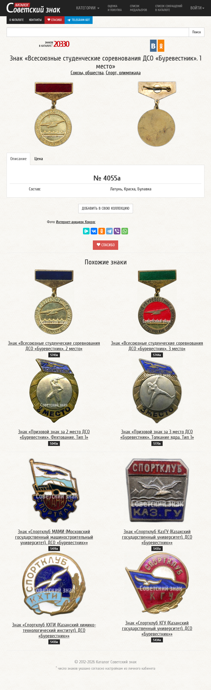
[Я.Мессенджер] (86, 231)
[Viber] (117, 231)
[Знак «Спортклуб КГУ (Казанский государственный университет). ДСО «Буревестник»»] (157, 583)
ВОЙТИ (196, 8)
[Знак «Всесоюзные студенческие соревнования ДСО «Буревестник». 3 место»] (157, 301)
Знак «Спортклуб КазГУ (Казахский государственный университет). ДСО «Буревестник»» (157, 537)
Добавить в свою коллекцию (105, 208)
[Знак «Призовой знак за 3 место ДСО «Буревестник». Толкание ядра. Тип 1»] (157, 390)
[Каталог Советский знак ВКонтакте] (153, 45)
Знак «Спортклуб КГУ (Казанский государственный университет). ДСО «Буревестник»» (157, 628)
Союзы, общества (87, 73)
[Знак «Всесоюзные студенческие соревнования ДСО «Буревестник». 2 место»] (54, 301)
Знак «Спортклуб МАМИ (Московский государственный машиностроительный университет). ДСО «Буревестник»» (54, 537)
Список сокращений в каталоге (168, 8)
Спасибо (56, 20)
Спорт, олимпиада (123, 73)
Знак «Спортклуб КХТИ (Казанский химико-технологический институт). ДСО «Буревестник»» (54, 630)
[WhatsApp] (124, 231)
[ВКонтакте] (94, 231)
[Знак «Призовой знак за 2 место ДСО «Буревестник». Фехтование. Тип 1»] (54, 390)
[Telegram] (109, 231)
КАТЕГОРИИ (86, 8)
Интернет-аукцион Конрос (75, 222)
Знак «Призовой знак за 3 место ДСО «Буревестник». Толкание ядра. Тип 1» (157, 434)
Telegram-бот (81, 20)
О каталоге (16, 20)
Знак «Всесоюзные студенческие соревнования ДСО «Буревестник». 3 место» (157, 346)
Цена (38, 158)
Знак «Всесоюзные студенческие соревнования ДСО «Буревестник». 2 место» (54, 346)
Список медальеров (138, 8)
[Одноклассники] (101, 231)
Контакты (35, 20)
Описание (18, 158)
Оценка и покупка (115, 8)
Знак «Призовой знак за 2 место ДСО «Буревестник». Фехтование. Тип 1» (54, 434)
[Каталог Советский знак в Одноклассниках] (161, 45)
